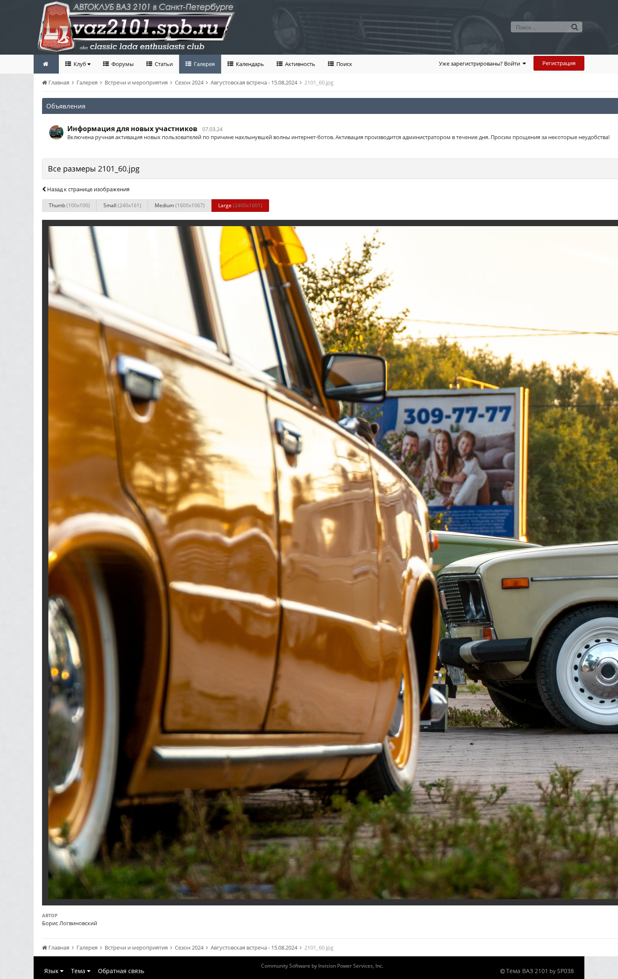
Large (240, 205)
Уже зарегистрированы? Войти (481, 63)
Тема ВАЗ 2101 (527, 971)
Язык (52, 971)
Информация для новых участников (132, 128)
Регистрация (559, 63)
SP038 (565, 971)
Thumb (69, 205)
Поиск (343, 64)
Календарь (249, 64)
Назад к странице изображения (87, 189)
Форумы (122, 64)
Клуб (79, 64)
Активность (299, 64)
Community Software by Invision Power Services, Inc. (322, 965)
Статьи (163, 64)
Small (122, 205)
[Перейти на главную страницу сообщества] (46, 64)
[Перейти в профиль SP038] (56, 132)
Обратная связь (121, 971)
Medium (180, 205)
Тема (79, 971)
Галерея (204, 64)
